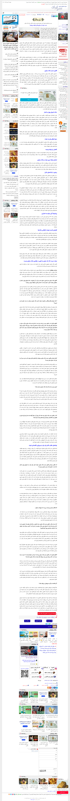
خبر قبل (28, 621)
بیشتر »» (61, 12)
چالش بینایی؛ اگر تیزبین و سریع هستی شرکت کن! (63, 99)
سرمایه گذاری (62, 792)
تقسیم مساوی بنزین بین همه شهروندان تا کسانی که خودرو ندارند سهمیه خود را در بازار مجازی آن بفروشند (10, 193)
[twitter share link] (52, 16)
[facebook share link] (53, 16)
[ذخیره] (39, 14)
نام (56, 750)
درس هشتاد (64, 43)
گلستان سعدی (35, 673)
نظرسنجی (53, 2)
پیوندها (35, 794)
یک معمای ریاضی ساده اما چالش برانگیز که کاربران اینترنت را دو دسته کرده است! (63, 90)
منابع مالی (50, 683)
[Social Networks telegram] (46, 624)
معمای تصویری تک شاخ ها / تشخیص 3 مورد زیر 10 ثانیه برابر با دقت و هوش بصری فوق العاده (63, 111)
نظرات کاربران (38, 621)
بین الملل (65, 4)
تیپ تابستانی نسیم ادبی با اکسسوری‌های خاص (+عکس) (63, 65)
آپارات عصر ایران (35, 677)
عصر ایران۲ (53, 794)
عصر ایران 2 (47, 4)
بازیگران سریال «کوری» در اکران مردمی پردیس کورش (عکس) (63, 74)
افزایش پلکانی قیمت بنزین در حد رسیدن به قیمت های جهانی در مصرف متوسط (11, 188)
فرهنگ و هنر (62, 4)
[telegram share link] (55, 16)
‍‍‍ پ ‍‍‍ (42, 14)
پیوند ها (42, 2)
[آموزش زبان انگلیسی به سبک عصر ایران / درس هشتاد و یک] (63, 37)
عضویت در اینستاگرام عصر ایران (48, 668)
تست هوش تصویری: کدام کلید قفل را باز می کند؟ (63, 106)
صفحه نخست (56, 14)
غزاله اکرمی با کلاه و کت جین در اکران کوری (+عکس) (63, 70)
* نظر (56, 758)
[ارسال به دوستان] (38, 14)
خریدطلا (29, 100)
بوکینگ (33, 751)
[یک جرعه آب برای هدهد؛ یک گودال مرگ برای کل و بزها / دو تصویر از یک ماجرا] (29, 650)
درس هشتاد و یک (63, 41)
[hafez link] (38, 19)
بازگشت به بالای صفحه (51, 791)
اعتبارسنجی (36, 751)
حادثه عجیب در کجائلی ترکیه (63, 30)
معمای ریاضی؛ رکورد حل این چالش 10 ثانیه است (63, 102)
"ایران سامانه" (32, 799)
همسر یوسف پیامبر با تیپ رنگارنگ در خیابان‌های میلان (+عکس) (63, 83)
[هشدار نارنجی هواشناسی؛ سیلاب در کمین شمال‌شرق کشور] (63, 16)
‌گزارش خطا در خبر (22, 14)
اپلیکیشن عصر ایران (25, 668)
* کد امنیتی (55, 768)
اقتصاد (33, 2)
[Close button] (68, 779)
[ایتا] (48, 688)
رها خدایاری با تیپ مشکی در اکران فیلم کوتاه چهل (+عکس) (63, 78)
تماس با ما (61, 2)
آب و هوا (50, 2)
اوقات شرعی (46, 2)
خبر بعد (48, 621)
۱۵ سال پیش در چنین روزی (35, 668)
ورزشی (27, 2)
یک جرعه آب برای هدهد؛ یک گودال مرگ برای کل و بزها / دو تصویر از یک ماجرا (29, 657)
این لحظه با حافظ (48, 673)
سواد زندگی (39, 2)
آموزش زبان (43, 4)
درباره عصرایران (48, 794)
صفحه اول (65, 2)
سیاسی (36, 2)
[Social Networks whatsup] (50, 624)
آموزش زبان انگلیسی (48, 677)
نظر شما (55, 748)
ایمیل (56, 754)
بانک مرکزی (46, 683)
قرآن (54, 4)
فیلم (50, 4)
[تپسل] (20, 88)
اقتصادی (52, 14)
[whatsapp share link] (57, 16)
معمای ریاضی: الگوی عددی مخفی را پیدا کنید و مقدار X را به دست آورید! (63, 96)
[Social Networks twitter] (48, 624)
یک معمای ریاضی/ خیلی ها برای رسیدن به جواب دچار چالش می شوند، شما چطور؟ (63, 116)
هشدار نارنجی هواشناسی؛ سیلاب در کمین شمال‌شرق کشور (63, 26)
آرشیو (59, 2)
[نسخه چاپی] (37, 14)
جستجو (56, 2)
